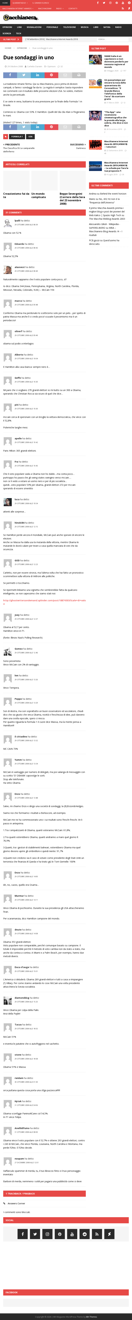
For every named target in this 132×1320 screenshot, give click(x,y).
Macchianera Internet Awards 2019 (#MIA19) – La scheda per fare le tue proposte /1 (116, 166)
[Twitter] (104, 3)
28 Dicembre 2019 (114, 129)
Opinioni (7, 27)
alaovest (20, 267)
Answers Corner (16, 1203)
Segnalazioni (34, 27)
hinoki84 (19, 522)
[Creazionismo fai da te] (16, 180)
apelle (18, 438)
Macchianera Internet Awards (16, 8)
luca (17, 499)
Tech (18, 33)
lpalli (17, 220)
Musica (84, 27)
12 (124, 102)
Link (19, 27)
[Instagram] (110, 3)
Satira (106, 27)
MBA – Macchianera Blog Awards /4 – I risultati (105, 231)
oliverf (18, 331)
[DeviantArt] (129, 8)
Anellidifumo (22, 1128)
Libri (95, 27)
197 (124, 70)
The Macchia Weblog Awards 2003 (107, 218)
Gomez (19, 648)
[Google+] (123, 8)
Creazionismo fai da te (16, 195)
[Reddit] (129, 3)
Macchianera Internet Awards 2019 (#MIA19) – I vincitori (116, 144)
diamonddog (22, 997)
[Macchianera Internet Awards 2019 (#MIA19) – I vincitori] (95, 145)
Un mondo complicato (38, 195)
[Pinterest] (116, 3)
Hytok (18, 1101)
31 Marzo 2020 (113, 102)
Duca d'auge (22, 967)
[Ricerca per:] (113, 39)
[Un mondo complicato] (44, 180)
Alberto (19, 354)
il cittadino (21, 736)
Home (5, 3)
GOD (17, 560)
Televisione (69, 27)
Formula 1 (17, 136)
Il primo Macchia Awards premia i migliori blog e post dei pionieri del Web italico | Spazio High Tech (107, 211)
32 (62, 66)
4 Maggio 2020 (112, 70)
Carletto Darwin (34, 66)
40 (105, 153)
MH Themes (91, 1316)
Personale (52, 27)
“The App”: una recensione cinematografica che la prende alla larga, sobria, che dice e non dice (116, 119)
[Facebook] (98, 3)
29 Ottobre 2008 (15, 66)
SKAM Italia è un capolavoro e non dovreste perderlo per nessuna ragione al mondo (116, 61)
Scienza (7, 33)
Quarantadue (19, 3)
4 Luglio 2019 (112, 174)
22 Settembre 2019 (115, 150)
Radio (59, 8)
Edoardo (19, 243)
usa (30, 136)
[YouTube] (123, 3)
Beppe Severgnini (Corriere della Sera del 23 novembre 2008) (72, 198)
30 (123, 174)
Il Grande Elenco (41, 3)
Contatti (72, 8)
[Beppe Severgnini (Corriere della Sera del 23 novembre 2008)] (73, 180)
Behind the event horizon (113, 193)
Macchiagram (44, 8)
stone (18, 1054)
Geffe (18, 377)
